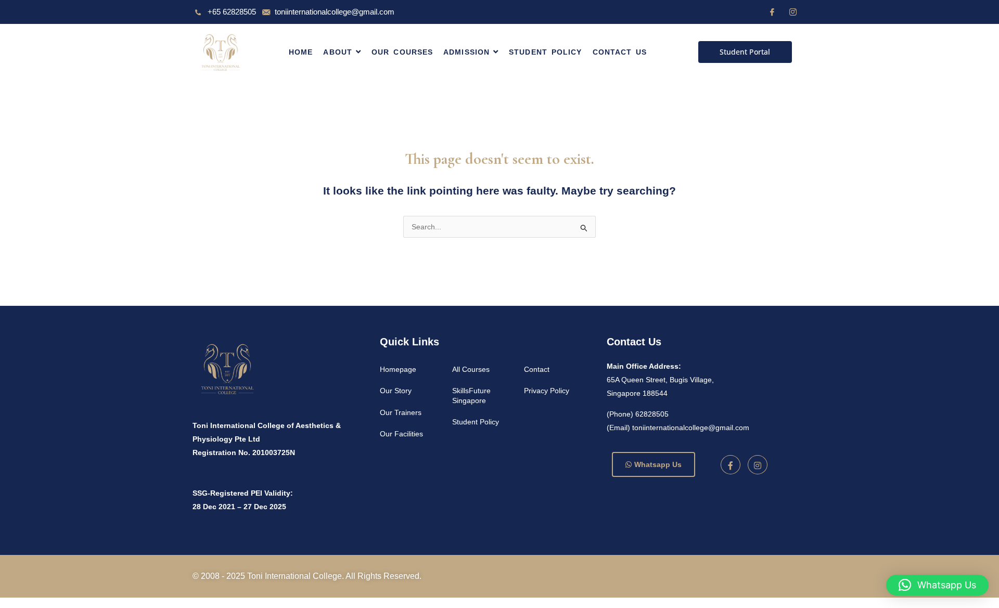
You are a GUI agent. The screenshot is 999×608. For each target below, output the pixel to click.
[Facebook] (772, 12)
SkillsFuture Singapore (471, 395)
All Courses (471, 369)
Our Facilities (401, 434)
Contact (536, 369)
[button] (937, 585)
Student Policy (475, 422)
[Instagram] (793, 12)
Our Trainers (400, 412)
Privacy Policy (546, 390)
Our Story (396, 390)
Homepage (398, 369)
